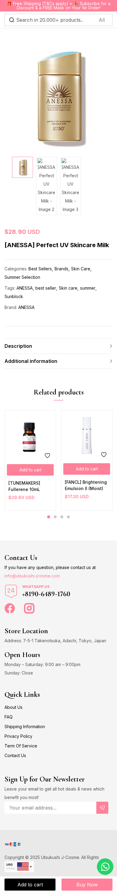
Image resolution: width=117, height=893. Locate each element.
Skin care (68, 288)
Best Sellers (40, 268)
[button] (30, 470)
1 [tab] (48, 516)
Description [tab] (18, 346)
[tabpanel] (30, 460)
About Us (13, 707)
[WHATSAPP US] (11, 591)
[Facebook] (9, 608)
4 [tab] (68, 516)
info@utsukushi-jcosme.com (32, 575)
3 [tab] (61, 516)
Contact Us (15, 755)
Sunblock (13, 296)
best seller (45, 288)
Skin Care (80, 268)
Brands (61, 268)
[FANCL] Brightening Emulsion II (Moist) (86, 485)
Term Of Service (20, 745)
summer (87, 288)
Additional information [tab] (30, 361)
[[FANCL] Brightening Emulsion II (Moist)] (86, 435)
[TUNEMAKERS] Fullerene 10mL (24, 486)
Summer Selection (22, 277)
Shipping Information (24, 726)
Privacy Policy (18, 736)
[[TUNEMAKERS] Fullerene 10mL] (30, 435)
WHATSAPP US (36, 586)
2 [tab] (55, 516)
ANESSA (24, 288)
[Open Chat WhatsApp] (105, 866)
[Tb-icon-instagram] (29, 608)
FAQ (8, 716)
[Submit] (102, 808)
